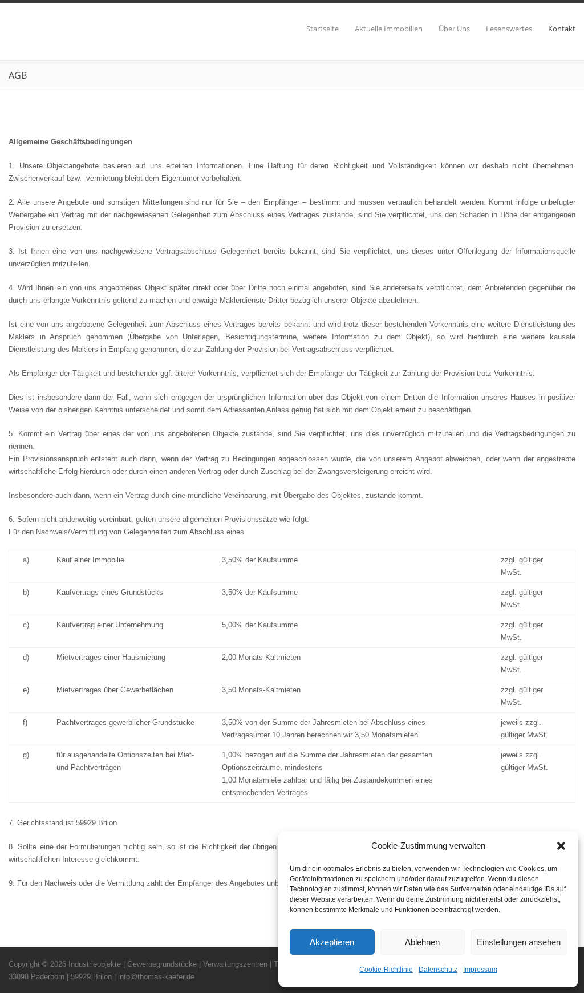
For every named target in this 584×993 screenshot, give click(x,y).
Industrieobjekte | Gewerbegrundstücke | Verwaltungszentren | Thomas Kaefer (196, 964)
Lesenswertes (509, 29)
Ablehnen (422, 942)
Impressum (480, 970)
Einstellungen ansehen (519, 942)
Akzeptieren (332, 942)
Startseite (322, 29)
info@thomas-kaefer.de (156, 976)
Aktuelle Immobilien (389, 29)
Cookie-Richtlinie (386, 970)
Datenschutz (438, 970)
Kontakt (561, 29)
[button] (561, 846)
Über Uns (454, 29)
